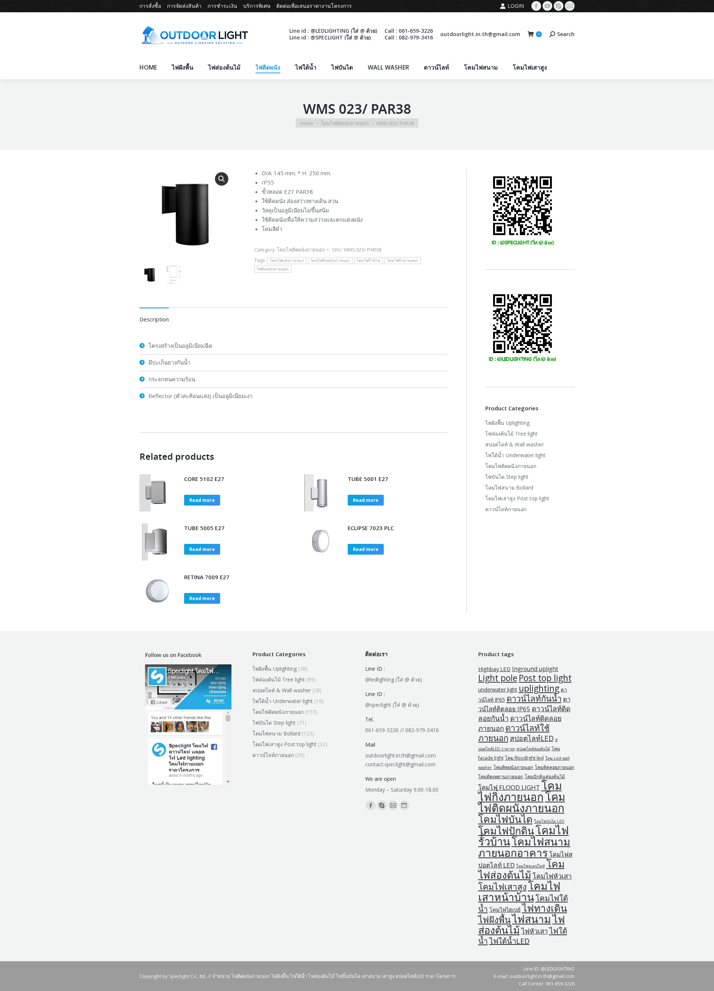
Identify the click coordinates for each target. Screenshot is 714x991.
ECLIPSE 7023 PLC (371, 528)
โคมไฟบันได (505, 819)
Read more (202, 500)
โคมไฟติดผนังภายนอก (301, 249)
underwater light (497, 689)
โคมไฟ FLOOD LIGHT (509, 787)
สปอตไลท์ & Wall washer (514, 444)
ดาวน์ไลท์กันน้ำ (534, 698)
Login (516, 5)
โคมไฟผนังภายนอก (287, 261)
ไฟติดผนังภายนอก (273, 269)
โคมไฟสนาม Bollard (509, 487)
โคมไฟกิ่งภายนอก (402, 261)
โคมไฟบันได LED (549, 821)
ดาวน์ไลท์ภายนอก (506, 509)
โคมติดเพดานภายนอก (500, 776)
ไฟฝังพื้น (494, 920)
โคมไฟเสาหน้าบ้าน (519, 891)
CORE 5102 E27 (204, 478)
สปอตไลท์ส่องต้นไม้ (533, 748)
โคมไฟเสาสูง (502, 886)
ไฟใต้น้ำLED (509, 941)
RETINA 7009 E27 (206, 577)
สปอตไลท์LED (532, 738)
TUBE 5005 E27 (204, 528)
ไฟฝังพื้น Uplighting (507, 422)
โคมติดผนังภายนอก (513, 767)
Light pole (497, 678)
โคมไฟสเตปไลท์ (530, 866)
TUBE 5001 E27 (368, 478)
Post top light (545, 678)
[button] (221, 179)
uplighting (539, 688)
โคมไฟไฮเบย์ (505, 909)
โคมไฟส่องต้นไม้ (521, 869)
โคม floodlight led (524, 758)
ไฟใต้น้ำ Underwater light (515, 455)
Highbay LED (494, 669)
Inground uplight (535, 669)
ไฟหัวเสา (534, 931)
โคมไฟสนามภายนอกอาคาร (524, 847)
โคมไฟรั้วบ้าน (368, 261)
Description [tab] (154, 319)
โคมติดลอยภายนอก (555, 767)
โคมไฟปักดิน (506, 830)
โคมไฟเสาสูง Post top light (517, 498)
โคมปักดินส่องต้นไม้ (545, 776)
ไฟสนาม (531, 919)
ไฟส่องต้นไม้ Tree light (511, 433)
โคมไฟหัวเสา (552, 876)
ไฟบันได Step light (506, 476)
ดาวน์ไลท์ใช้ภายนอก (514, 733)
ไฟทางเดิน (544, 908)
